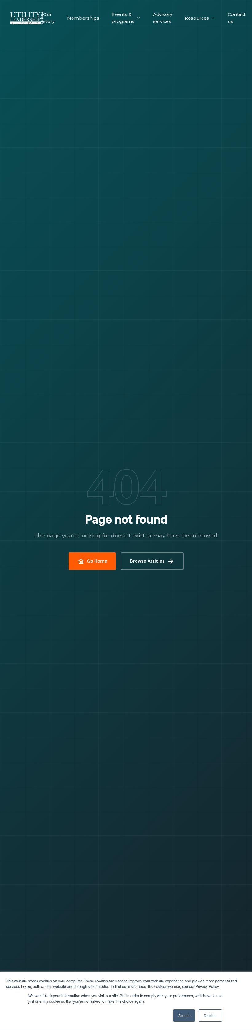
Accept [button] (184, 1015)
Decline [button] (210, 1015)
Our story (49, 18)
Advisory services (162, 18)
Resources (197, 18)
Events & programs (123, 18)
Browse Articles (152, 561)
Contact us (237, 18)
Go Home (92, 561)
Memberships (83, 18)
